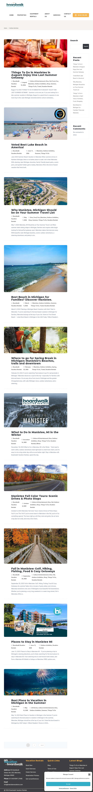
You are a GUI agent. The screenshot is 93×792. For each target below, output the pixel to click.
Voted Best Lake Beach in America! (29, 146)
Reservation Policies (32, 775)
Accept (68, 784)
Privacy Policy (73, 788)
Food (53, 81)
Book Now (29, 765)
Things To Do (32, 86)
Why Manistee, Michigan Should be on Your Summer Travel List (34, 211)
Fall (50, 81)
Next (42, 745)
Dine (47, 81)
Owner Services (31, 772)
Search (74, 40)
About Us (47, 15)
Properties (21, 15)
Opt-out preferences (64, 788)
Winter (39, 443)
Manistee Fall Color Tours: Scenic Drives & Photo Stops (34, 497)
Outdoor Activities (40, 84)
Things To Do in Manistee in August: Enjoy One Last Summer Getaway (34, 75)
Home (11, 15)
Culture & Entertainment (37, 81)
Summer (53, 84)
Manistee (31, 84)
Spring (54, 367)
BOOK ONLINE (82, 15)
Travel (39, 86)
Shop (48, 84)
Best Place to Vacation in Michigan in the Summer (28, 702)
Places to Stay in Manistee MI (31, 641)
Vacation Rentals (47, 86)
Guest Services (31, 769)
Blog (49, 765)
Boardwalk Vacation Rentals (15, 83)
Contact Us (67, 15)
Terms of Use (52, 769)
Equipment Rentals (34, 15)
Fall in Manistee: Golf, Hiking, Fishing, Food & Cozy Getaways (33, 570)
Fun (57, 81)
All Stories (34, 708)
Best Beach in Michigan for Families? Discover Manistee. (31, 298)
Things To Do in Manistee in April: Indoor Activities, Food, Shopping (78, 97)
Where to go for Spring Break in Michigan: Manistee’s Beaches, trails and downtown (33, 361)
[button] (89, 774)
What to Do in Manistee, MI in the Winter (34, 433)
